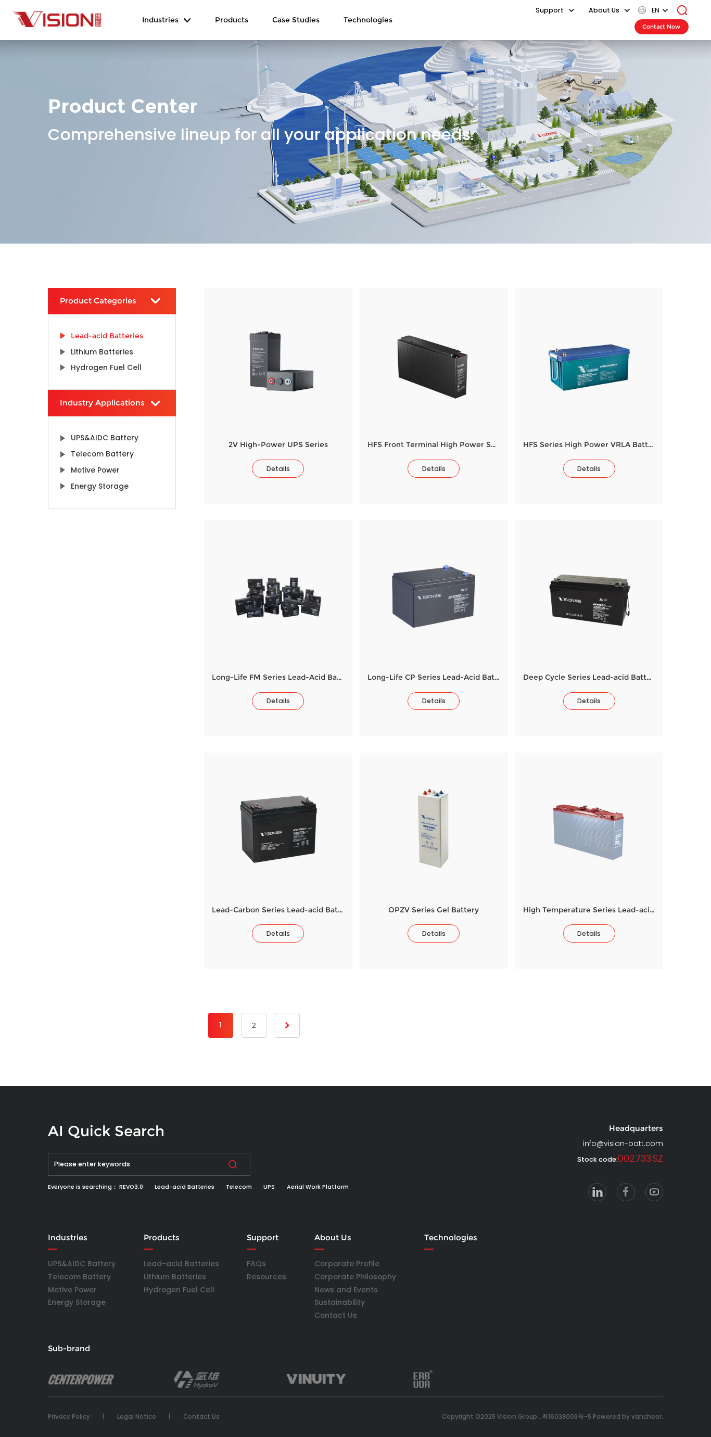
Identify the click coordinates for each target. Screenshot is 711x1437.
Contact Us (335, 1315)
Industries (160, 20)
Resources (266, 1276)
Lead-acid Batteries (184, 1187)
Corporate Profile (346, 1263)
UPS (269, 1187)
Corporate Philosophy (355, 1276)
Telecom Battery (79, 1276)
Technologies (368, 20)
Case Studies (296, 20)
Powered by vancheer (627, 1417)
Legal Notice (136, 1417)
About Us (332, 1237)
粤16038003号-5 (566, 1417)
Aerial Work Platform (318, 1187)
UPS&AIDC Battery (82, 1263)
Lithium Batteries (175, 1276)
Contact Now (661, 26)
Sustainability (339, 1302)
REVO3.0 (131, 1187)
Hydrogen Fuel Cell (179, 1290)
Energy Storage (77, 1302)
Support (262, 1237)
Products (231, 20)
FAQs (256, 1263)
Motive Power (72, 1290)
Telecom (239, 1187)
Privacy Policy (69, 1417)
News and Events (346, 1290)
